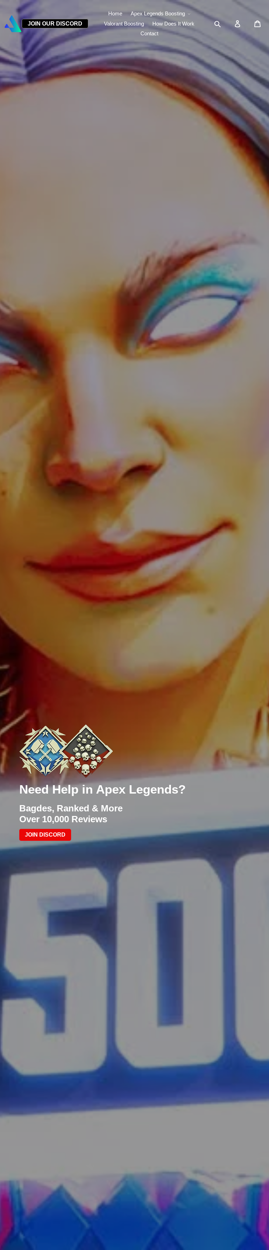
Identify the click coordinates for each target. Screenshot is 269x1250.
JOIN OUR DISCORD (55, 24)
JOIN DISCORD (45, 835)
